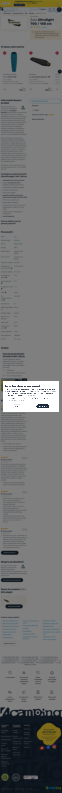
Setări (17, 406)
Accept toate (43, 406)
